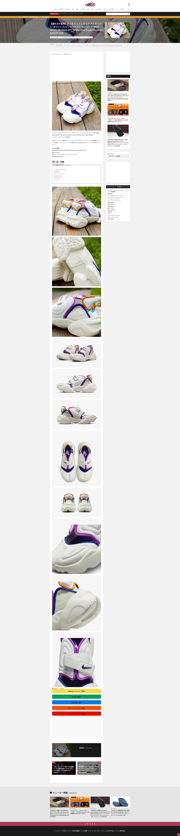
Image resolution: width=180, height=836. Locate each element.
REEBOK (83, 9)
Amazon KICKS (58, 176)
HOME (52, 44)
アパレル (104, 9)
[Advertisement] (76, 67)
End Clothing (110, 219)
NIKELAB (113, 191)
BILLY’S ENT (57, 178)
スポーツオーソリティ (113, 217)
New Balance (67, 9)
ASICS (73, 9)
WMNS (73, 37)
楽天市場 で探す (77, 702)
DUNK (75, 13)
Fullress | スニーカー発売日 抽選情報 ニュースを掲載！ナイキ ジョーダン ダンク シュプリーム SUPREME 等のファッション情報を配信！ (94, 830)
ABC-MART (110, 204)
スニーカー (86, 37)
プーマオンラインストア (113, 199)
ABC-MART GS (111, 206)
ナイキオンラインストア (60, 169)
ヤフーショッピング (59, 173)
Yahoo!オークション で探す (76, 691)
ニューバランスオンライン (114, 200)
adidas (77, 9)
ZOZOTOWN (110, 202)
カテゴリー (110, 154)
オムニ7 (109, 213)
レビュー (117, 9)
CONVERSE (98, 9)
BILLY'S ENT (110, 208)
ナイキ (90, 37)
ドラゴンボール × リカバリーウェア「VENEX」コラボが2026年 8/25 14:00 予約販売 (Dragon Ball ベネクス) (117, 120)
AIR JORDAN (70, 13)
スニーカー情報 (61, 37)
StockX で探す (76, 697)
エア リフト (81, 37)
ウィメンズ (77, 37)
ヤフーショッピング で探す (76, 708)
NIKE (55, 9)
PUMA (88, 9)
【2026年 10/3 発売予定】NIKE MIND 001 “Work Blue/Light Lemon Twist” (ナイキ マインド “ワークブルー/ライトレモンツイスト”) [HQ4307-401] (120, 813)
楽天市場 (56, 171)
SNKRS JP (109, 193)
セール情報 (111, 9)
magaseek (109, 211)
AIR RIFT (67, 37)
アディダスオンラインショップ (115, 195)
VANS (92, 9)
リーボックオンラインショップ (115, 197)
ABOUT (122, 9)
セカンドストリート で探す (76, 714)
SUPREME (61, 9)
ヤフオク (56, 180)
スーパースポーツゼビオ (113, 215)
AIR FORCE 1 (81, 13)
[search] (128, 14)
